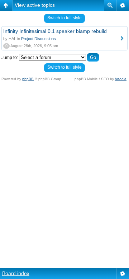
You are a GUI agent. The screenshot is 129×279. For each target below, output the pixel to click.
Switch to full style (64, 17)
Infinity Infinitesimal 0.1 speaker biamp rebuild (55, 31)
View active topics (35, 5)
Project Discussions (38, 38)
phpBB (28, 79)
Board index (15, 273)
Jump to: (9, 57)
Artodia (120, 79)
